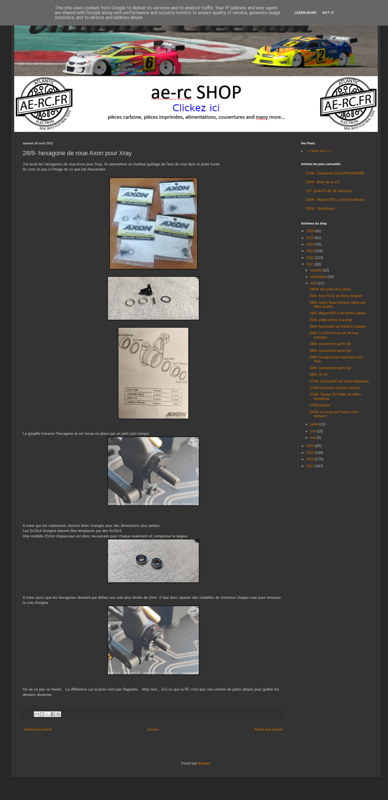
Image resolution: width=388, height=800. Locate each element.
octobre (316, 270)
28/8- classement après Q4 (330, 344)
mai (313, 438)
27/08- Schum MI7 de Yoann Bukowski (339, 381)
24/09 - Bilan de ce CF (322, 182)
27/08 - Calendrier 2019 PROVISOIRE (334, 173)
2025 (310, 238)
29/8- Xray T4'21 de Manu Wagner (336, 296)
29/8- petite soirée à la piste (331, 320)
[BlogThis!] (42, 714)
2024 (310, 244)
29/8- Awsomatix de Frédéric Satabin (338, 327)
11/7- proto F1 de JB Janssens (328, 191)
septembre (318, 277)
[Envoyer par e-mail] (36, 714)
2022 (310, 258)
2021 (310, 264)
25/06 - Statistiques (320, 209)
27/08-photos (320, 405)
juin (313, 431)
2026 (310, 231)
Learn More (305, 13)
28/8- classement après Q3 (330, 351)
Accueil (153, 730)
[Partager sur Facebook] (53, 714)
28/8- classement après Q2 (330, 368)
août (314, 283)
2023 (310, 251)
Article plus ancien (268, 730)
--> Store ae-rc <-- (319, 151)
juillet (314, 424)
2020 (310, 446)
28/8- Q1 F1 (319, 375)
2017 (310, 466)
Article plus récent (38, 730)
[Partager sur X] (47, 714)
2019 (310, 453)
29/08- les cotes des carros (330, 289)
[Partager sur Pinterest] (58, 714)
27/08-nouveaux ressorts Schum (335, 388)
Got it (328, 13)
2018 (310, 459)
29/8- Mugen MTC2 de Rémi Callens (338, 313)
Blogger (204, 763)
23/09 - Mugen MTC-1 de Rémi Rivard (334, 200)
